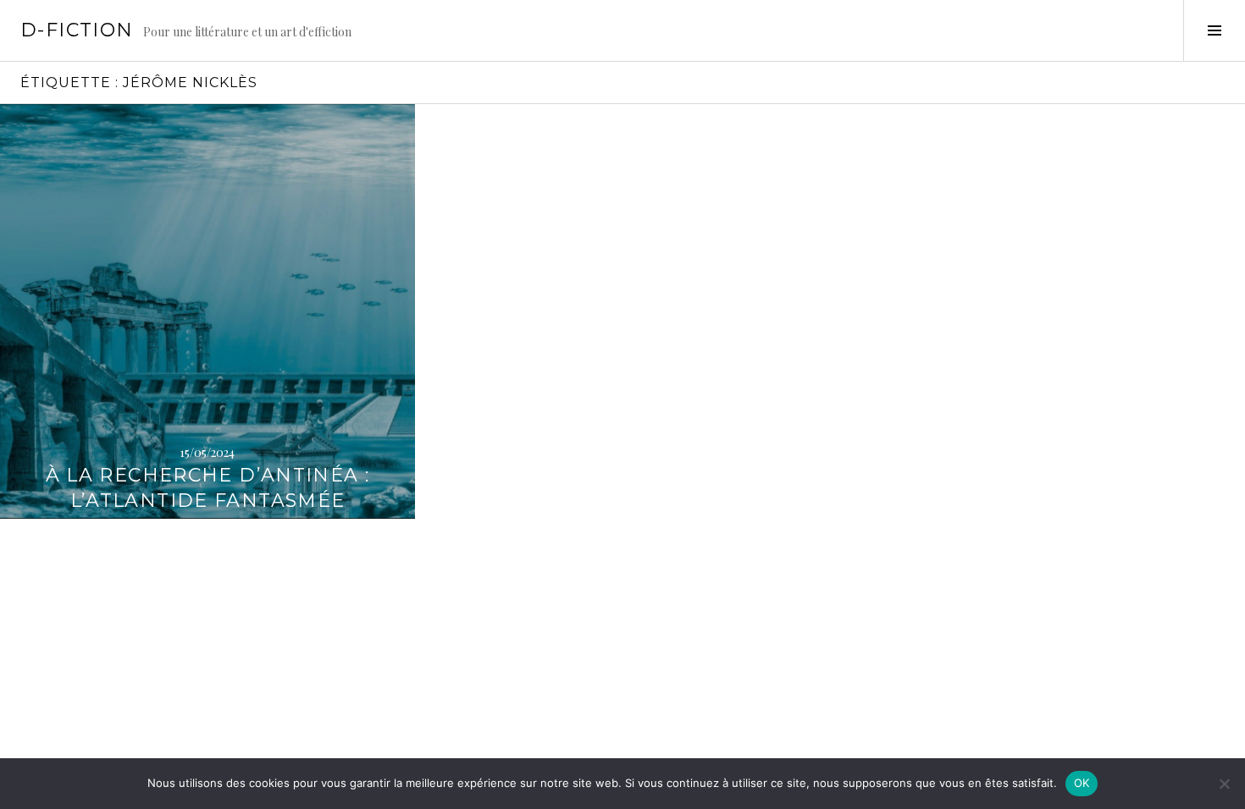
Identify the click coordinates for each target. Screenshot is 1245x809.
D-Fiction (76, 30)
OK (1082, 783)
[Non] (1223, 783)
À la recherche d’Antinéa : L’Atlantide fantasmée (208, 488)
